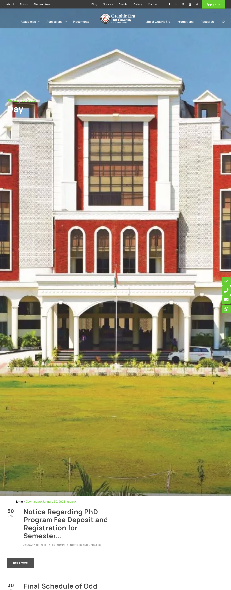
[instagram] (197, 4)
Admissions (54, 22)
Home (19, 502)
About (10, 4)
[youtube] (190, 4)
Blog (94, 4)
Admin (60, 545)
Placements (81, 22)
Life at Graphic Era (158, 22)
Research (207, 22)
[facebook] (169, 4)
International (185, 22)
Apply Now (213, 4)
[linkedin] (176, 4)
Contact (153, 4)
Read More (20, 563)
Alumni (24, 4)
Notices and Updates (85, 545)
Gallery (138, 4)
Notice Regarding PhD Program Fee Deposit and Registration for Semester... (65, 523)
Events (123, 4)
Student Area (42, 4)
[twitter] (183, 4)
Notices (108, 4)
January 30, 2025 (35, 545)
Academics (28, 22)
